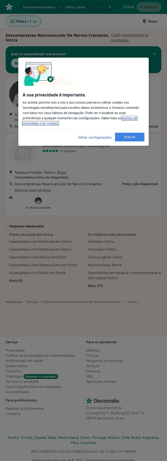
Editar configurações (95, 138)
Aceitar (129, 137)
